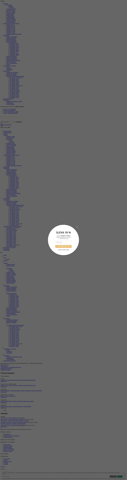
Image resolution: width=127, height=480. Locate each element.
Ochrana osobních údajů (63, 249)
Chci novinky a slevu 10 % (63, 246)
